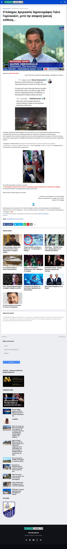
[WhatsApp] (24, 224)
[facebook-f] (26, 540)
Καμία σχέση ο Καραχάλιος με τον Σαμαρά (54, 287)
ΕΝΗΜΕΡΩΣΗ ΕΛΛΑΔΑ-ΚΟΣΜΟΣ (20, 8)
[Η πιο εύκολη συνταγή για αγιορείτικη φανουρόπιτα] (12, 260)
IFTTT (6, 215)
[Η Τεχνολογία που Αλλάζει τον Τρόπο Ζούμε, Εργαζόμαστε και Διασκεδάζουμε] (33, 279)
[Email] (31, 224)
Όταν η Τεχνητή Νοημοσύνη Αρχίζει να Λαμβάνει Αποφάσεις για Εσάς (12, 287)
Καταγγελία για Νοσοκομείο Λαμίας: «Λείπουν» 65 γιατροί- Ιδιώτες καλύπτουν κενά (17, 468)
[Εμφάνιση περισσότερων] (34, 224)
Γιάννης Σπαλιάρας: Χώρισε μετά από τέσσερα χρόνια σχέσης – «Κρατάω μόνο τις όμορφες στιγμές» (11, 249)
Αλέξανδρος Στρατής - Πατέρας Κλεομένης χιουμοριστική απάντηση (53, 269)
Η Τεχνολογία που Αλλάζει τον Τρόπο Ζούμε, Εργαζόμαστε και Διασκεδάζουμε (32, 288)
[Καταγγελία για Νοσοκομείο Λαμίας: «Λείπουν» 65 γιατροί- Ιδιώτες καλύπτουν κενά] (7, 467)
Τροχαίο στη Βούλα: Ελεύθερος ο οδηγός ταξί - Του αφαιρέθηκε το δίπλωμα (33, 248)
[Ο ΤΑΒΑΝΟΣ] (7, 421)
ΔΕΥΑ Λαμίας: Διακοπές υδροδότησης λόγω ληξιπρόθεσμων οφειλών (18, 492)
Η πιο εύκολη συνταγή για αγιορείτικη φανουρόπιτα (10, 268)
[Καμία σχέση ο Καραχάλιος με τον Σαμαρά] (54, 279)
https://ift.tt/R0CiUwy (43, 213)
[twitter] (30, 540)
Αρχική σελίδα (6, 8)
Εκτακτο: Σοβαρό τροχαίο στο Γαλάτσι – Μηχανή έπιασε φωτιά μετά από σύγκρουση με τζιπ (18, 413)
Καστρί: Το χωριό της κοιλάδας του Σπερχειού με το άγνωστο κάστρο (18, 459)
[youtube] (33, 540)
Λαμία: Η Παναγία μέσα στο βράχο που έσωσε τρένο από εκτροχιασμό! (18, 484)
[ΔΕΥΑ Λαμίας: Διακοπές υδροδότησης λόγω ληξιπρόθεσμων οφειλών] (7, 491)
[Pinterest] (28, 224)
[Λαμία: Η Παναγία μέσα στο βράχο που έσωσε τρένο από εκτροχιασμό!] (7, 484)
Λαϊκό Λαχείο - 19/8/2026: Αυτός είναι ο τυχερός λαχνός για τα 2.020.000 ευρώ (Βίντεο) (53, 248)
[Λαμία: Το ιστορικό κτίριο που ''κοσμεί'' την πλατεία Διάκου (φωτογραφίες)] (7, 476)
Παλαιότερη (62, 336)
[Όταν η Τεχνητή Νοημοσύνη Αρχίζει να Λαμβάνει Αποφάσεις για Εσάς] (12, 279)
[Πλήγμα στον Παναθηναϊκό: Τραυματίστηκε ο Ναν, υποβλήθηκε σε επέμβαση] (33, 260)
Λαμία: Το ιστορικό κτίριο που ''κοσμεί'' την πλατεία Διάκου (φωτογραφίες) (18, 477)
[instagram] (37, 540)
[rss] (40, 540)
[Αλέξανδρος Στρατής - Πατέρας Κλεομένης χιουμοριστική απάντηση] (54, 260)
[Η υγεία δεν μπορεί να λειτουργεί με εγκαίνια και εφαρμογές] (12, 298)
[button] (2, 2)
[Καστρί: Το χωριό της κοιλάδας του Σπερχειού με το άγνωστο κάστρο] (7, 460)
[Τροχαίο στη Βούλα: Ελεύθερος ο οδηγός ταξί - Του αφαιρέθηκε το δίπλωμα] (33, 240)
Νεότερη (4, 336)
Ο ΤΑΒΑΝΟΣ (15, 419)
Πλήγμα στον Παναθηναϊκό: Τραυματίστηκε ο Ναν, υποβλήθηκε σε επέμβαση (33, 269)
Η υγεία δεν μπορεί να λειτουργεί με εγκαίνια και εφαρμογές (12, 306)
